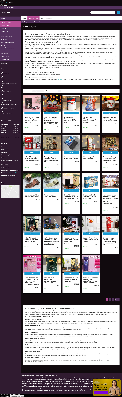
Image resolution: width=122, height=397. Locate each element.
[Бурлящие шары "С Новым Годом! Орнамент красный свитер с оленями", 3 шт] (111, 224)
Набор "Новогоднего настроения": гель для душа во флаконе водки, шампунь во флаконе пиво (51, 241)
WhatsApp (60, 79)
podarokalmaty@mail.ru (11, 172)
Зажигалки (4, 39)
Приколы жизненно (6, 36)
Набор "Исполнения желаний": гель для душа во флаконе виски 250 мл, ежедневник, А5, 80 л (31, 281)
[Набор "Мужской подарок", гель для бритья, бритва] (32, 224)
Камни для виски (5, 59)
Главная (24, 18)
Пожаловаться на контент (17, 396)
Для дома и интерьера (7, 42)
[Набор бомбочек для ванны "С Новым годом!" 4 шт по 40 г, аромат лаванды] (91, 264)
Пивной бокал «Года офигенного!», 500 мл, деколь (90, 239)
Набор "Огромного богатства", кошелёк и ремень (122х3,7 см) (71, 196)
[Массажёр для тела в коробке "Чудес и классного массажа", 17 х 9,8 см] (32, 103)
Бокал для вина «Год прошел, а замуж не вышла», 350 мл (71, 279)
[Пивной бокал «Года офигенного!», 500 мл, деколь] (91, 224)
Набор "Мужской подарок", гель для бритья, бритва (31, 239)
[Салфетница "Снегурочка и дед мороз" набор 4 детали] (91, 103)
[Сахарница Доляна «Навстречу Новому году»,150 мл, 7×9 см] (111, 103)
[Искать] (113, 12)
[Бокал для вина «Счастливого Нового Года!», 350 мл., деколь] (71, 224)
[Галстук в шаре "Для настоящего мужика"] (32, 181)
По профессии (5, 56)
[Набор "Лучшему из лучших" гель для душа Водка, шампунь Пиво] (32, 143)
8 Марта (3, 28)
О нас (42, 18)
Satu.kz (19, 394)
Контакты (49, 18)
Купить (32, 113)
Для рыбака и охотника (7, 48)
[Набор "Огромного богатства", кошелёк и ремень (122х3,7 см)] (71, 181)
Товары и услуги (33, 18)
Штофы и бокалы (6, 34)
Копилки (3, 50)
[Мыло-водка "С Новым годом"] (91, 143)
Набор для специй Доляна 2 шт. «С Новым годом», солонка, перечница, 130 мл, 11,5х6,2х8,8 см (51, 120)
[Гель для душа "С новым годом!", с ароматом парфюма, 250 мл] (52, 143)
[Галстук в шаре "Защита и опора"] (52, 181)
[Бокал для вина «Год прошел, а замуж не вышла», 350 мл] (71, 264)
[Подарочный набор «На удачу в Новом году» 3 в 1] (91, 181)
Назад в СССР (5, 31)
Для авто (3, 45)
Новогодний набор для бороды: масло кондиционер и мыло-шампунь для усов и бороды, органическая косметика (110, 200)
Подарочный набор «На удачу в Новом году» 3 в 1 (90, 196)
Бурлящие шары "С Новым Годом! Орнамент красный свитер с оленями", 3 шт (110, 241)
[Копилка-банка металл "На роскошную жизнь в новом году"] (52, 264)
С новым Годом (5, 25)
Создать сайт (4, 2)
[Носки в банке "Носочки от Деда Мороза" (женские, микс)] (71, 103)
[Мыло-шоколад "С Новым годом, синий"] (71, 143)
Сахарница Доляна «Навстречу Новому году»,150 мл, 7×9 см (110, 118)
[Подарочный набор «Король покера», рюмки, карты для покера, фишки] (111, 143)
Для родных (4, 53)
